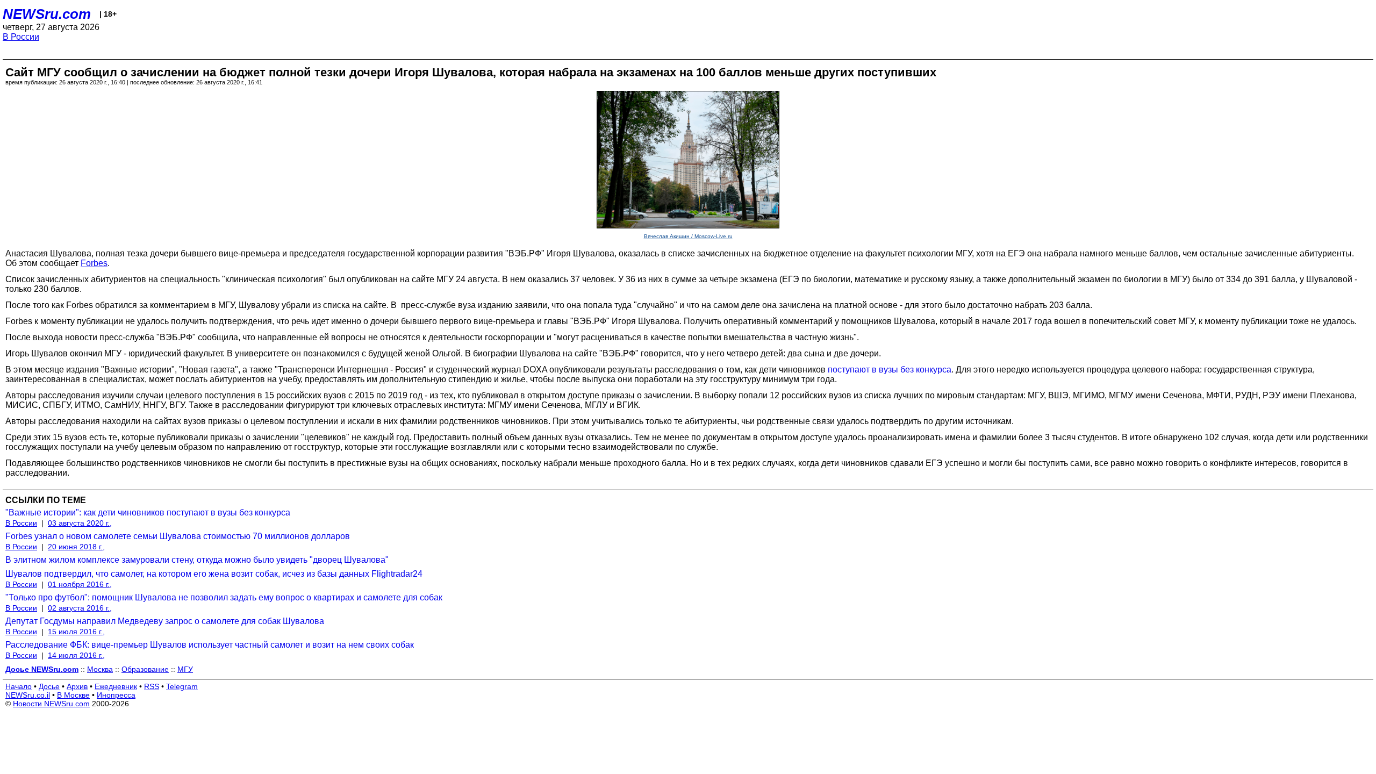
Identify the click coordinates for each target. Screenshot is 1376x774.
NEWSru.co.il (27, 695)
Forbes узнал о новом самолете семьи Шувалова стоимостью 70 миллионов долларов (177, 536)
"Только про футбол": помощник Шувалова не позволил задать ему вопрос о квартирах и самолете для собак (223, 597)
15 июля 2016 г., (76, 631)
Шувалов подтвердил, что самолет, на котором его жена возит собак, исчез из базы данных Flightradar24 (213, 573)
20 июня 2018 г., (76, 546)
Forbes (94, 263)
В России (21, 36)
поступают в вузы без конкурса (889, 369)
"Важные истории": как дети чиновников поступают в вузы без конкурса (147, 512)
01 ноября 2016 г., (80, 584)
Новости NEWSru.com (51, 703)
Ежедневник (116, 686)
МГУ (185, 669)
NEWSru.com (47, 14)
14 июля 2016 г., (76, 655)
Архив (77, 686)
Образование (145, 669)
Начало (18, 686)
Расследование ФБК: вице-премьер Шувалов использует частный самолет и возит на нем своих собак (209, 644)
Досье (49, 686)
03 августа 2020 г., (80, 523)
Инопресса (116, 695)
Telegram (182, 686)
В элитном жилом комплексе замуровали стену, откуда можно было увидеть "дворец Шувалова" (197, 559)
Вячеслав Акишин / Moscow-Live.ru (688, 236)
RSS (151, 686)
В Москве (73, 695)
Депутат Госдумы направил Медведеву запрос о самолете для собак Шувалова (164, 621)
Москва (100, 669)
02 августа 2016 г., (80, 608)
